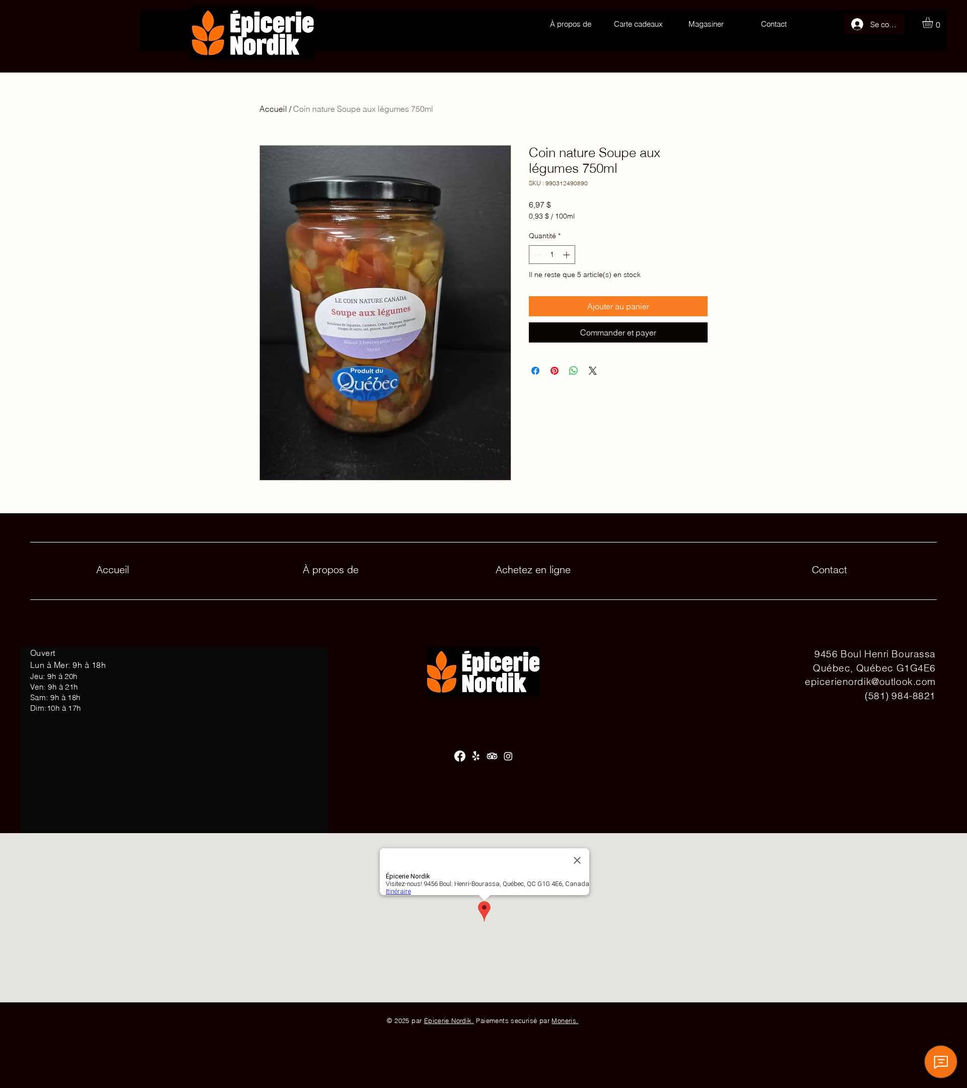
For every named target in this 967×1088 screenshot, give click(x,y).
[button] (934, 22)
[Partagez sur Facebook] (535, 371)
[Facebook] (459, 756)
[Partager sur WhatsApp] (574, 371)
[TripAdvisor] (492, 756)
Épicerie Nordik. (449, 1020)
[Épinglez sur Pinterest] (554, 371)
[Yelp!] (475, 756)
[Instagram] (508, 756)
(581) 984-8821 (900, 696)
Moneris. (564, 1020)
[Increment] (567, 254)
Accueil (273, 109)
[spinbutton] (552, 254)
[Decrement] (536, 254)
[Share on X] (593, 371)
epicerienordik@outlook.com (870, 681)
